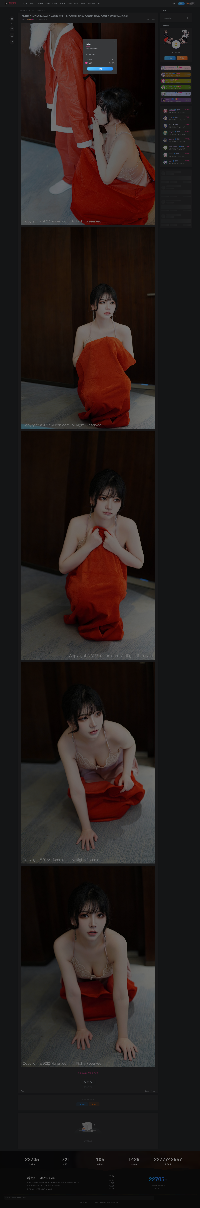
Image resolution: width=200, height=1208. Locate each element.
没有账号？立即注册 (91, 48)
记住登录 (89, 63)
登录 (100, 69)
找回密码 (112, 63)
